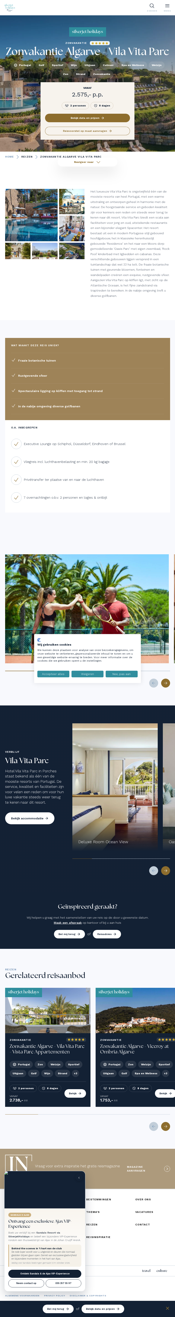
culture (161, 1270)
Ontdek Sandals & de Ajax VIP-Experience (45, 1273)
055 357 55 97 (63, 1283)
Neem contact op (26, 1283)
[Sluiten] (167, 1309)
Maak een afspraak (68, 922)
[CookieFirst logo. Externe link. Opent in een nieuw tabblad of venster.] (39, 640)
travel (146, 1270)
